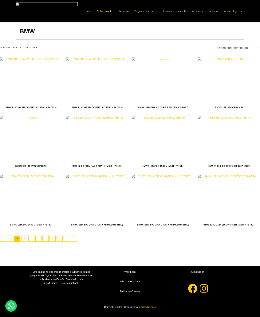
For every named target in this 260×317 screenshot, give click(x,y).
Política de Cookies (130, 291)
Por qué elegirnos (232, 11)
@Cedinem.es (148, 307)
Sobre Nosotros (105, 11)
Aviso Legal (130, 272)
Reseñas (124, 11)
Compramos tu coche (175, 11)
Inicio (89, 11)
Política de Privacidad (130, 281)
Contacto (213, 11)
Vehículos (197, 11)
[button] (11, 306)
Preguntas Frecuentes (146, 11)
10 (66, 238)
